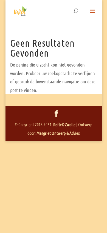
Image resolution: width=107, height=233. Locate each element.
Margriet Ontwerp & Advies (58, 133)
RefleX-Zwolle (64, 124)
